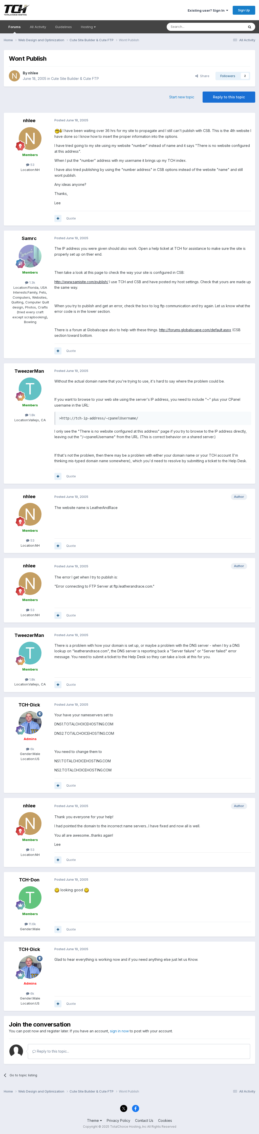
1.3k (31, 282)
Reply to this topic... (52, 1051)
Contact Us (144, 1120)
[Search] (249, 27)
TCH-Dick (29, 704)
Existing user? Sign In (207, 10)
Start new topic (181, 97)
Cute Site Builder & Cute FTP (75, 78)
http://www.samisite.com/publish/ (81, 282)
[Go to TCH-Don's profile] (30, 897)
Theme (93, 1120)
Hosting (87, 27)
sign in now (119, 1031)
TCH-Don (29, 879)
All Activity (38, 27)
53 (31, 165)
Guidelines (63, 27)
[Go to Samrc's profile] (30, 256)
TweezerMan (29, 371)
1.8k (31, 415)
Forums (14, 27)
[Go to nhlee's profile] (14, 75)
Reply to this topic (229, 97)
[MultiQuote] (57, 218)
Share (203, 76)
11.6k (32, 924)
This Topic (229, 27)
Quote (71, 218)
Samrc (29, 238)
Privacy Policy (118, 1120)
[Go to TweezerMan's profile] (30, 388)
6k (31, 749)
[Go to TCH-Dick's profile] (30, 722)
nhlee (33, 73)
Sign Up (244, 10)
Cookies (165, 1120)
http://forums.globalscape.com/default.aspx (195, 330)
